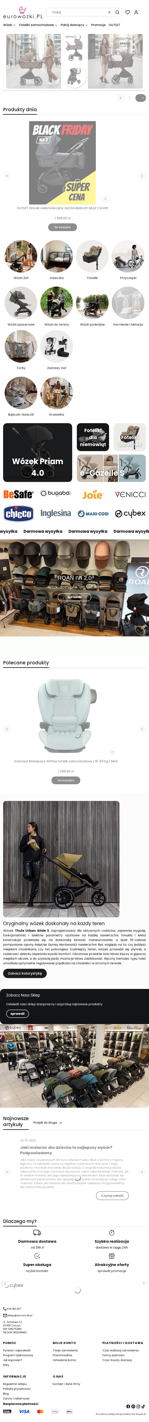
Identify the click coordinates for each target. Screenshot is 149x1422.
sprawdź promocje (112, 1271)
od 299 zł (37, 1247)
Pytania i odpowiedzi (16, 1350)
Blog (6, 1394)
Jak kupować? (12, 1360)
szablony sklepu (107, 1414)
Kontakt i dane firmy (66, 1384)
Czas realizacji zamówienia (120, 1350)
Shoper (139, 1414)
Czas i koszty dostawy (117, 1360)
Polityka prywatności (17, 1389)
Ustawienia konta (64, 1360)
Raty (6, 1365)
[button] (117, 12)
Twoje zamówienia (65, 1350)
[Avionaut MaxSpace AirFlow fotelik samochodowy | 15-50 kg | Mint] (66, 716)
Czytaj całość (112, 1195)
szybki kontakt (37, 1271)
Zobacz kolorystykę (25, 973)
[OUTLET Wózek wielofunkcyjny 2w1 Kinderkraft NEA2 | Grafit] (62, 163)
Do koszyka (63, 227)
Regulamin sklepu (15, 1384)
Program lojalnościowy (18, 1355)
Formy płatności (113, 1355)
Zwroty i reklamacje (16, 1398)
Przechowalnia (62, 1355)
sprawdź (75, 597)
